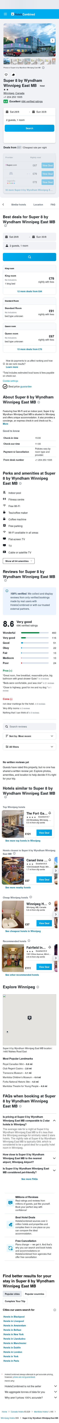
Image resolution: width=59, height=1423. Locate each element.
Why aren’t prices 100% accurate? (24, 1397)
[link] (23, 840)
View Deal (44, 832)
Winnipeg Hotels (8, 1418)
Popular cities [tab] (12, 1293)
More (5, 423)
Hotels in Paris (11, 1360)
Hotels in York (10, 1356)
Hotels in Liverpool (13, 1321)
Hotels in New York (13, 1334)
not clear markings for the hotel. (24, 703)
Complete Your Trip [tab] (15, 1301)
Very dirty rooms (16, 708)
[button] (5, 14)
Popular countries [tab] (34, 1293)
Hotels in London (12, 1351)
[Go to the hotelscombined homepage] (23, 13)
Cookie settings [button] (10, 380)
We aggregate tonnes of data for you (25, 1392)
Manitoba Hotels (41, 1411)
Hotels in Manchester (14, 1343)
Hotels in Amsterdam (14, 1325)
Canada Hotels (17, 1411)
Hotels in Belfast (12, 1329)
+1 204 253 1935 (12, 97)
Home (4, 1411)
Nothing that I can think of (21, 712)
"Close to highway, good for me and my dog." (27, 689)
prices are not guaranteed (24, 1377)
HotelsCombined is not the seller (23, 1386)
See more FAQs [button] (29, 1178)
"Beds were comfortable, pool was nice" (28, 682)
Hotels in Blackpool (14, 1316)
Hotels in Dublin (12, 1347)
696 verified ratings (32, 101)
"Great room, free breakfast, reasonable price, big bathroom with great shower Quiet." (27, 677)
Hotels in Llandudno (14, 1338)
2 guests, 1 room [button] (15, 120)
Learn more (12, 366)
